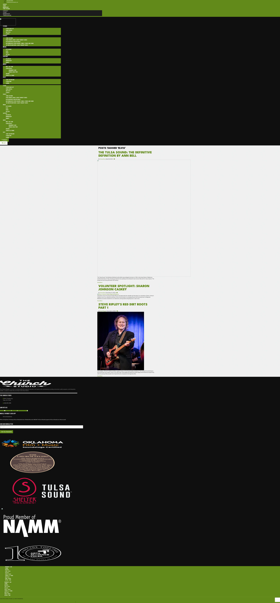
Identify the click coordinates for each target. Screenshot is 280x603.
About (4, 64)
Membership (9, 60)
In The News (8, 49)
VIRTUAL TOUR (8, 580)
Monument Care (12, 70)
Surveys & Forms (10, 75)
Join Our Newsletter (6, 431)
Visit (4, 77)
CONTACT (5, 4)
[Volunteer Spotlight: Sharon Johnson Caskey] (108, 294)
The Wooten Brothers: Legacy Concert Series (17, 45)
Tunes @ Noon (9, 38)
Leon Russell (9, 68)
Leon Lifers (7, 571)
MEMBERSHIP (6, 7)
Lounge (7, 83)
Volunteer (8, 59)
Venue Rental (9, 30)
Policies (7, 572)
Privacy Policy (79, 601)
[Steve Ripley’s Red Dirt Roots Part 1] (120, 340)
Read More (99, 282)
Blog (7, 51)
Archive (8, 73)
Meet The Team (9, 66)
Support (5, 56)
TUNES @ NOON (6, 8)
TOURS (4, 5)
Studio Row (8, 81)
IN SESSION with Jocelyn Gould (13, 41)
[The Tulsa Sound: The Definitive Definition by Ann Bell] (144, 218)
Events (5, 35)
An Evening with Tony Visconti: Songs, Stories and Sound (20, 43)
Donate (7, 62)
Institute (8, 32)
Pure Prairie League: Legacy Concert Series (16, 40)
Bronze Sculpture (13, 72)
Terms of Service (71, 601)
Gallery (8, 54)
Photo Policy (8, 574)
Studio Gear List (10, 28)
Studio (5, 26)
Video (7, 53)
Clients (7, 34)
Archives (7, 569)
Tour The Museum (10, 79)
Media (4, 47)
